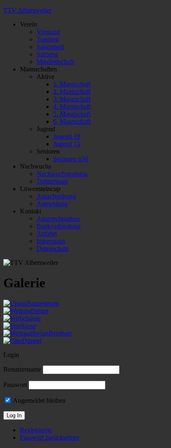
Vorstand (48, 31)
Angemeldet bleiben (39, 400)
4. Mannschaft (71, 106)
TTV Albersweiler (27, 10)
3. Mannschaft (71, 99)
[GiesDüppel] (22, 340)
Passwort (15, 384)
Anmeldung (52, 203)
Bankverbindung (59, 226)
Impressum (51, 241)
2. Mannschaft (71, 91)
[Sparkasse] (19, 325)
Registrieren (35, 429)
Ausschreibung (56, 196)
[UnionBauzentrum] (31, 303)
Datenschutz (53, 248)
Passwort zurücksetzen (49, 437)
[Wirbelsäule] (22, 318)
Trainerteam (52, 181)
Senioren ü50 (70, 158)
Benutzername (22, 369)
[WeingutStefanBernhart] (37, 333)
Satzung (47, 54)
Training (48, 39)
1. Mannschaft (71, 84)
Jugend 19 (66, 136)
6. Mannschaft (71, 121)
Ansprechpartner (58, 218)
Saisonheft (50, 46)
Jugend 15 (66, 143)
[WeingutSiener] (26, 310)
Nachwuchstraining (62, 173)
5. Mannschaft (71, 114)
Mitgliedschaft (55, 61)
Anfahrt (47, 233)
